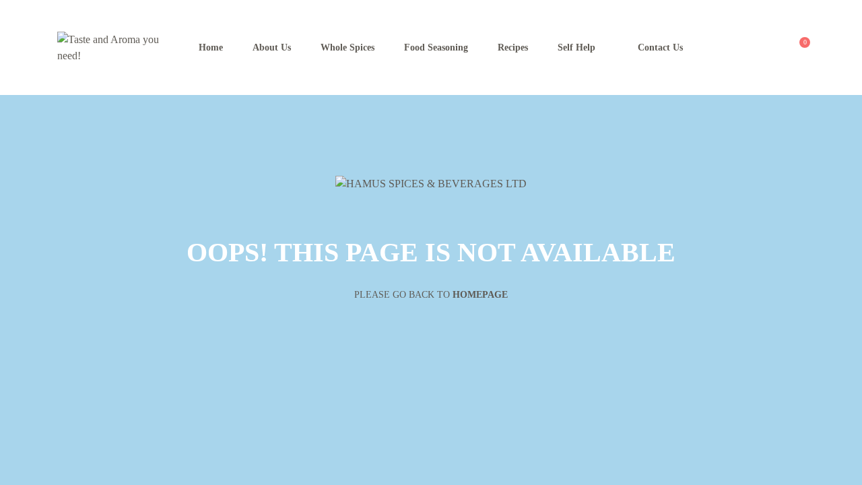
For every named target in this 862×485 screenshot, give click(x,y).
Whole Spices (347, 47)
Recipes (513, 47)
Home (211, 47)
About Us (272, 47)
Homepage (480, 295)
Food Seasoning (436, 47)
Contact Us (660, 47)
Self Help (576, 47)
